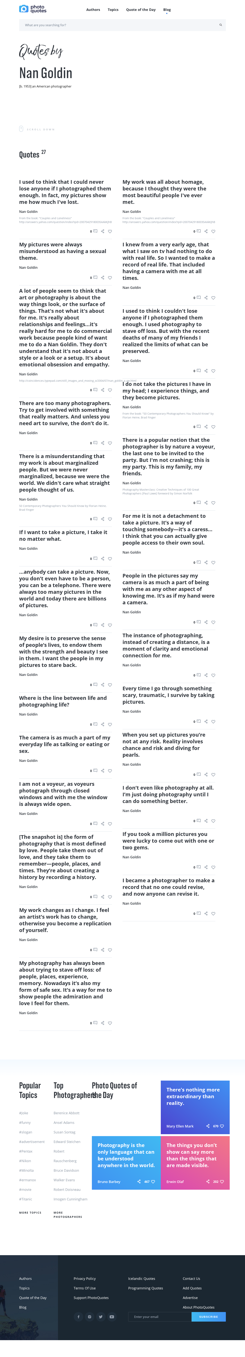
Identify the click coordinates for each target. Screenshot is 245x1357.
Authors (93, 9)
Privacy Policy (85, 1278)
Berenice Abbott (66, 1113)
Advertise (190, 1297)
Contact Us (191, 1278)
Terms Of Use (85, 1288)
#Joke (23, 1113)
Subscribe (208, 1316)
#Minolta (26, 1170)
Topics (113, 9)
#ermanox (27, 1180)
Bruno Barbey (109, 1181)
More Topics (30, 1212)
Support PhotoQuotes (91, 1297)
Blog (167, 9)
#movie (25, 1189)
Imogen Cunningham (70, 1199)
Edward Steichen (67, 1141)
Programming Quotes (145, 1288)
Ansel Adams (64, 1122)
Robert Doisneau (67, 1189)
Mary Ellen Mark (180, 1126)
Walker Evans (64, 1180)
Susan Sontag (64, 1132)
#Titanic (25, 1199)
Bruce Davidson (66, 1170)
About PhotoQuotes (199, 1307)
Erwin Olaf (175, 1181)
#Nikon (25, 1160)
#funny (25, 1122)
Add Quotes (192, 1288)
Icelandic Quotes (141, 1278)
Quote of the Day (141, 9)
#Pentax (25, 1151)
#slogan (25, 1132)
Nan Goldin (28, 211)
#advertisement (32, 1141)
